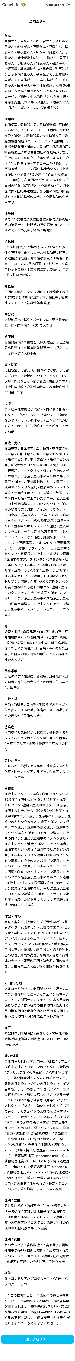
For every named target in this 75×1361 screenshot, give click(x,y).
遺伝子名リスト (37, 1339)
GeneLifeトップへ (58, 5)
